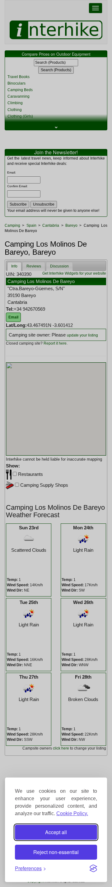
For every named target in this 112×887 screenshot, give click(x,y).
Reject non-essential (56, 852)
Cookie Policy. (72, 813)
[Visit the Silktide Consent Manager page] (93, 868)
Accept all (56, 832)
